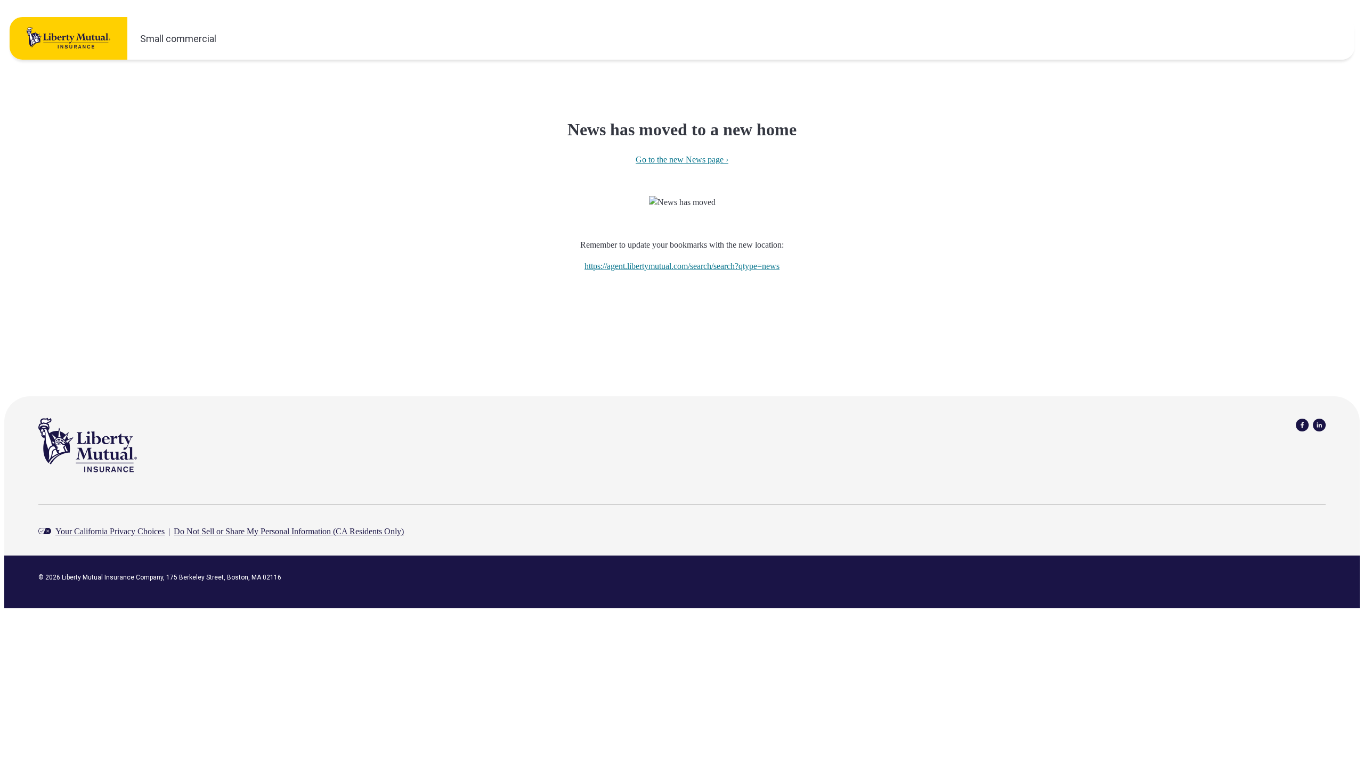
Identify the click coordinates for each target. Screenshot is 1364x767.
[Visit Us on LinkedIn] (1319, 424)
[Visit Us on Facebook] (1302, 424)
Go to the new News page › (682, 159)
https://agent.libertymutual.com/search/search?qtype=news (682, 266)
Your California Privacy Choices (110, 531)
